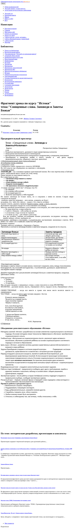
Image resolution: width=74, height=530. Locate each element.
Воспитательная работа (12, 52)
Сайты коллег (9, 40)
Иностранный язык (11, 59)
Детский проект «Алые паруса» (15, 8)
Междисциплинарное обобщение (16, 71)
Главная (7, 30)
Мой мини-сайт (10, 32)
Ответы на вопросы (11, 34)
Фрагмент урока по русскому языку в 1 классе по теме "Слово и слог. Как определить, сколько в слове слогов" (28, 487)
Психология (9, 80)
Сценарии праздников (12, 85)
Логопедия (8, 64)
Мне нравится (9, 523)
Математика (9, 66)
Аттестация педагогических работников (18, 10)
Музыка (7, 73)
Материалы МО (10, 69)
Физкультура (9, 88)
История (7, 62)
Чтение (7, 90)
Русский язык (9, 83)
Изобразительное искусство (14, 57)
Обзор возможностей (11, 7)
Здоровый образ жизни (12, 55)
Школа (7, 17)
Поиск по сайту (10, 35)
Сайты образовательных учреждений (17, 39)
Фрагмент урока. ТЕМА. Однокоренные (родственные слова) (16, 500)
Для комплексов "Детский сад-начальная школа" (21, 54)
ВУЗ (6, 20)
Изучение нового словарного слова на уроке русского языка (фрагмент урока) (20, 475)
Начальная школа (10, 15)
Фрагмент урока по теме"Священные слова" (17, 132)
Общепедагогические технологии (16, 74)
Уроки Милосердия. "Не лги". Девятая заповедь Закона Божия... (16, 513)
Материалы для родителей (13, 68)
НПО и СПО (9, 19)
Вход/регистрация (10, 28)
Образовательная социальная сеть (15, 1)
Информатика (9, 61)
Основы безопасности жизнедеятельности (18, 78)
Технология (8, 87)
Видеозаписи (9, 95)
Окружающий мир (11, 76)
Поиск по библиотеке (12, 50)
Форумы (7, 42)
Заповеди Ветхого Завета (7, 464)
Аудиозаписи (9, 93)
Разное (7, 92)
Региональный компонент (13, 81)
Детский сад (9, 13)
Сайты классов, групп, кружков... (16, 37)
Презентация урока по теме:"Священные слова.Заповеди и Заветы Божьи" (19, 437)
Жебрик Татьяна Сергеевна (33, 118)
